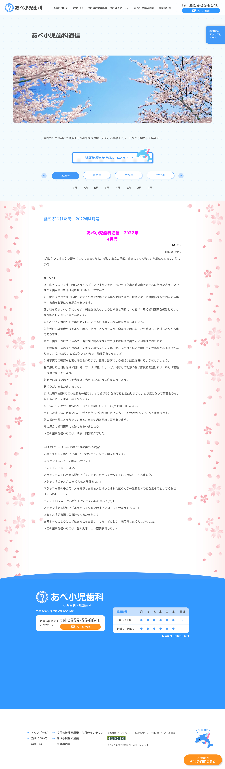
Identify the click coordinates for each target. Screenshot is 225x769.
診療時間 (111, 732)
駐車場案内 (140, 732)
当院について (60, 8)
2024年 (128, 175)
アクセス (125, 732)
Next (181, 175)
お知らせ (154, 732)
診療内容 (78, 8)
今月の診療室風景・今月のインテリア (108, 8)
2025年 (97, 175)
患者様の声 (165, 8)
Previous (44, 175)
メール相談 (203, 10)
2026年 (65, 175)
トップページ (39, 733)
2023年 (160, 175)
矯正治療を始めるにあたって (107, 157)
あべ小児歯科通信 (144, 8)
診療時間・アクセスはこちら (215, 34)
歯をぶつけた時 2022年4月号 (71, 219)
